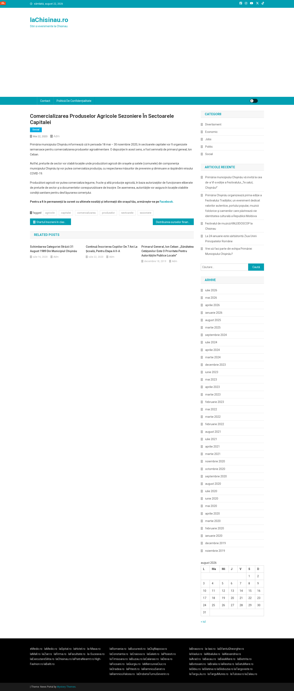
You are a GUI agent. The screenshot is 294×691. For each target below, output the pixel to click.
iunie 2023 (211, 372)
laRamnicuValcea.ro (122, 674)
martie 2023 (213, 394)
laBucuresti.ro (137, 648)
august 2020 (213, 483)
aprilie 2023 (212, 387)
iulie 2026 (211, 290)
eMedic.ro (36, 648)
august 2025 (213, 320)
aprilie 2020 (212, 513)
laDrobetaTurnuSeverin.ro (153, 674)
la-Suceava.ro (96, 654)
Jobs (208, 139)
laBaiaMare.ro (226, 659)
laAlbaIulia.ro (212, 654)
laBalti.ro (49, 664)
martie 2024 (213, 357)
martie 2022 (213, 416)
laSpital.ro (65, 648)
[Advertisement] (147, 67)
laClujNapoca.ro (157, 648)
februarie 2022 (214, 424)
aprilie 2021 (212, 446)
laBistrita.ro (244, 659)
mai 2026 (211, 297)
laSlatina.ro (209, 669)
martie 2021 (213, 454)
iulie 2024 (211, 342)
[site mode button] (254, 101)
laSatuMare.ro (244, 664)
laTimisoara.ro (119, 659)
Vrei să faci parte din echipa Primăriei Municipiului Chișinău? (228, 251)
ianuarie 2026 (213, 312)
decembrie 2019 (215, 543)
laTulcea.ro (237, 674)
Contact (45, 100)
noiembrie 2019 (215, 550)
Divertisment (213, 124)
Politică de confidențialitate (74, 100)
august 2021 (213, 431)
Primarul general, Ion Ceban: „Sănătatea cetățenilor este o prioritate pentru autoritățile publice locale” (167, 251)
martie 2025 (213, 327)
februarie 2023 (214, 402)
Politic (209, 146)
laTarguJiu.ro (198, 674)
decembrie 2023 (215, 364)
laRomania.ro (118, 648)
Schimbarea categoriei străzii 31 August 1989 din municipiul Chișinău (53, 249)
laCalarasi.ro (151, 659)
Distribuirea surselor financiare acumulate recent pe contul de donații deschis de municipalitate (175, 222)
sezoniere (145, 212)
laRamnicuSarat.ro (153, 669)
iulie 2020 (211, 491)
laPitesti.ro (133, 669)
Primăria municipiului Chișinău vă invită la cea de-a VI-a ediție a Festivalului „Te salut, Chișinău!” (233, 182)
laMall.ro (35, 654)
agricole (50, 212)
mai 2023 (211, 379)
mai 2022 (211, 409)
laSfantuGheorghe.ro (230, 648)
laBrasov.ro (196, 648)
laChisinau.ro (49, 20)
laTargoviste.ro (243, 669)
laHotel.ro (79, 648)
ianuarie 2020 (213, 535)
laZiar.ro (47, 654)
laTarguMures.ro (218, 674)
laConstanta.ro (119, 654)
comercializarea (86, 212)
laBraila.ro (214, 664)
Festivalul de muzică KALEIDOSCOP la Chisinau (229, 226)
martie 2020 (213, 521)
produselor (108, 212)
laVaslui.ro (196, 654)
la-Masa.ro (94, 648)
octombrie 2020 (215, 469)
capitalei (66, 212)
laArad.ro (195, 659)
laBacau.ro (209, 659)
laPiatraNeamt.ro (83, 659)
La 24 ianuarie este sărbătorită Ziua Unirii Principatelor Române (231, 238)
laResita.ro (227, 664)
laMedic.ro (51, 648)
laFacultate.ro (76, 654)
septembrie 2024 (216, 334)
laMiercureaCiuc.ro (154, 664)
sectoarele (127, 212)
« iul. (203, 621)
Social (35, 129)
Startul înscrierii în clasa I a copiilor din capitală (53, 222)
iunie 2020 (211, 498)
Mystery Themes (66, 686)
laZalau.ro (251, 674)
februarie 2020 (214, 528)
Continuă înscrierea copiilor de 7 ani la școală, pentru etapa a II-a (111, 249)
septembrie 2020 (216, 476)
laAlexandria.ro (231, 654)
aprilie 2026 (212, 305)
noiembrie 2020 (215, 461)
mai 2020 (211, 506)
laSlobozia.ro (225, 669)
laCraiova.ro (137, 654)
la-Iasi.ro (210, 648)
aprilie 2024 (212, 350)
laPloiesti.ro (168, 654)
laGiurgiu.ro (134, 664)
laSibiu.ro (195, 669)
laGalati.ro (153, 654)
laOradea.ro (117, 669)
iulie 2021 (211, 439)
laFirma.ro (60, 654)
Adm (57, 136)
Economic (211, 131)
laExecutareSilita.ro (42, 659)
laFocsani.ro (117, 664)
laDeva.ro (166, 659)
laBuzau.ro (136, 659)
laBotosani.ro (197, 664)
